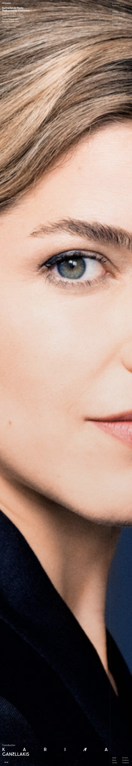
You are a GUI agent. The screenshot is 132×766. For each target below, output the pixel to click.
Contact (117, 24)
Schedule (117, 18)
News (115, 11)
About (115, 21)
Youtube (125, 758)
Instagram (125, 763)
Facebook (125, 760)
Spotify (114, 763)
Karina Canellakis (118, 4)
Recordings (118, 15)
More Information (10, 27)
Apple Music (114, 759)
